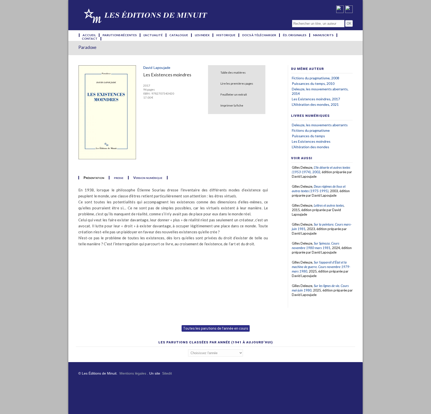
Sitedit (167, 373)
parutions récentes (120, 35)
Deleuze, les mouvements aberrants (320, 125)
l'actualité (153, 35)
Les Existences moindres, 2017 (316, 99)
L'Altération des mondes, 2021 (315, 104)
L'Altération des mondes (310, 147)
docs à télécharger (259, 35)
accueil (89, 35)
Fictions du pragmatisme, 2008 (315, 78)
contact (90, 38)
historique (225, 35)
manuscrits (323, 35)
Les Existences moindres (311, 141)
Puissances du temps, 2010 (313, 83)
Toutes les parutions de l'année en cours (215, 328)
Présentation (94, 177)
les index (202, 35)
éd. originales (294, 35)
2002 (316, 172)
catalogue (178, 35)
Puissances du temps (308, 136)
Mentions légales (132, 373)
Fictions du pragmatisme (311, 130)
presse (118, 177)
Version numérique (147, 177)
